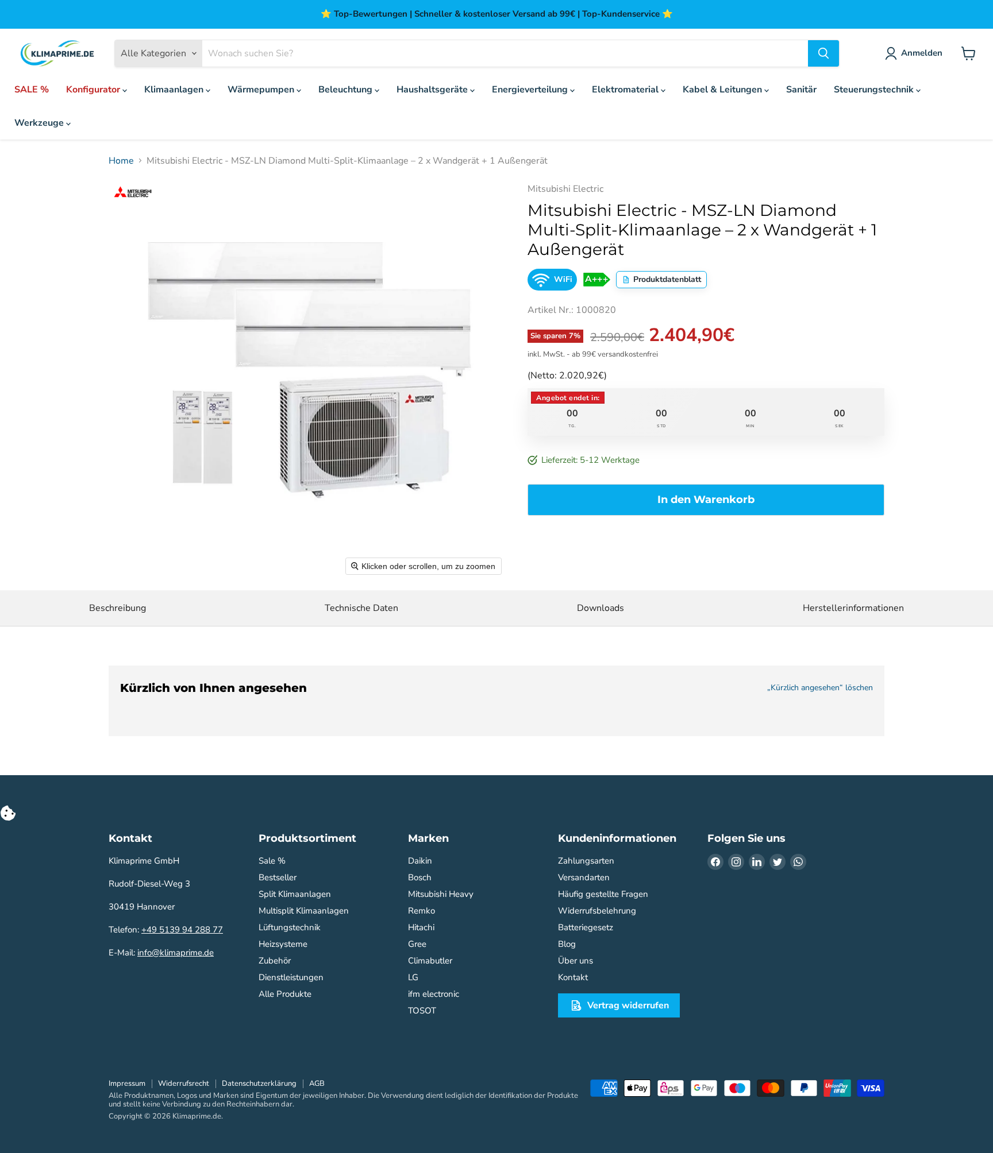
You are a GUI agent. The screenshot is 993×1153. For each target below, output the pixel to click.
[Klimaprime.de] (57, 53)
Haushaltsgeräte (433, 89)
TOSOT (422, 1010)
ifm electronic (433, 994)
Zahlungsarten (586, 860)
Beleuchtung (346, 89)
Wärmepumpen (262, 89)
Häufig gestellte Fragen (603, 894)
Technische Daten (361, 608)
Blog (567, 944)
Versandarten (584, 877)
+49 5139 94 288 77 (182, 929)
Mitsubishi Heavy (441, 894)
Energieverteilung (531, 89)
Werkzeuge (40, 123)
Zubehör (275, 960)
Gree (417, 944)
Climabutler (430, 960)
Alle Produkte (285, 994)
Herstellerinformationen (853, 608)
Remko (421, 910)
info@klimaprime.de (175, 952)
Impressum (127, 1083)
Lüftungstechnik (290, 927)
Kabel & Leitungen (723, 89)
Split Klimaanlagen (295, 894)
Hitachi (421, 927)
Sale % (272, 860)
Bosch (420, 877)
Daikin (420, 860)
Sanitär (801, 89)
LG (413, 977)
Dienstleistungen (291, 977)
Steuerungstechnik (875, 89)
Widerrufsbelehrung (597, 910)
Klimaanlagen (175, 89)
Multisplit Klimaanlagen (304, 910)
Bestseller (278, 877)
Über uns (575, 960)
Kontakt (573, 977)
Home (121, 161)
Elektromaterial (626, 89)
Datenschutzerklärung (259, 1083)
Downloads (600, 608)
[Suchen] (823, 53)
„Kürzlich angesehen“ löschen (820, 687)
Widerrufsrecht (183, 1083)
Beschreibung (117, 608)
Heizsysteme (283, 944)
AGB (317, 1083)
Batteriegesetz (585, 927)
